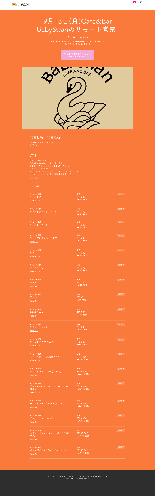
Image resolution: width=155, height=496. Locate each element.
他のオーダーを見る (77, 56)
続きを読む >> (35, 178)
